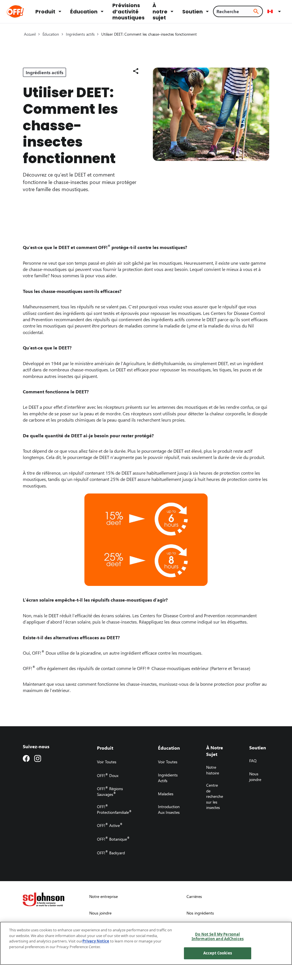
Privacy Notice (95, 941)
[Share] (135, 71)
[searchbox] (234, 11)
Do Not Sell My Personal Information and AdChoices (218, 936)
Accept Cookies (217, 953)
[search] (256, 11)
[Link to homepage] (23, 11)
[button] (275, 11)
